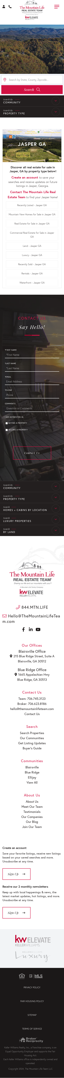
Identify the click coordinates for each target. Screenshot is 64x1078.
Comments (10, 403)
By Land (9, 532)
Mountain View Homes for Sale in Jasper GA (32, 214)
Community (12, 102)
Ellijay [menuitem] (32, 777)
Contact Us (32, 453)
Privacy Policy (32, 987)
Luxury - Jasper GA (32, 255)
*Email (8, 377)
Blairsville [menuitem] (32, 767)
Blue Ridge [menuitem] (32, 772)
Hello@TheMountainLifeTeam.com (31, 618)
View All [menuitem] (32, 782)
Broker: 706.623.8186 (32, 704)
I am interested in (14, 417)
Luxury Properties (17, 521)
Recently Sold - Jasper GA (32, 264)
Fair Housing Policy (32, 1001)
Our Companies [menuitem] (32, 817)
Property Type (14, 113)
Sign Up (13, 912)
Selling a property (18, 430)
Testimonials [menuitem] (32, 812)
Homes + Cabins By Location (25, 510)
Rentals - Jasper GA (32, 273)
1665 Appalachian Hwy (34, 674)
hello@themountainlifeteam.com (32, 709)
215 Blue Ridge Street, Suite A (33, 656)
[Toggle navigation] (56, 6)
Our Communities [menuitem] (32, 738)
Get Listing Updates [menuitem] (32, 743)
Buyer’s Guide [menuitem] (32, 748)
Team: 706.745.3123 (32, 699)
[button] (32, 89)
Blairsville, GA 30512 (32, 661)
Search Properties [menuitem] (32, 733)
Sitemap (32, 1014)
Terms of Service (32, 1028)
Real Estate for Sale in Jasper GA (32, 223)
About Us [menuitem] (32, 801)
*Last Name (10, 363)
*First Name (11, 350)
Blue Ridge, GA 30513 (32, 679)
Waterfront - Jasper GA (32, 282)
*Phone (8, 390)
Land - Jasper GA (32, 245)
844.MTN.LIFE (34, 607)
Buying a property (17, 423)
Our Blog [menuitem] (32, 822)
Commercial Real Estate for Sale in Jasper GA (32, 234)
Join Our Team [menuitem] (32, 827)
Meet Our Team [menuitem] (32, 806)
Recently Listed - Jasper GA (32, 205)
